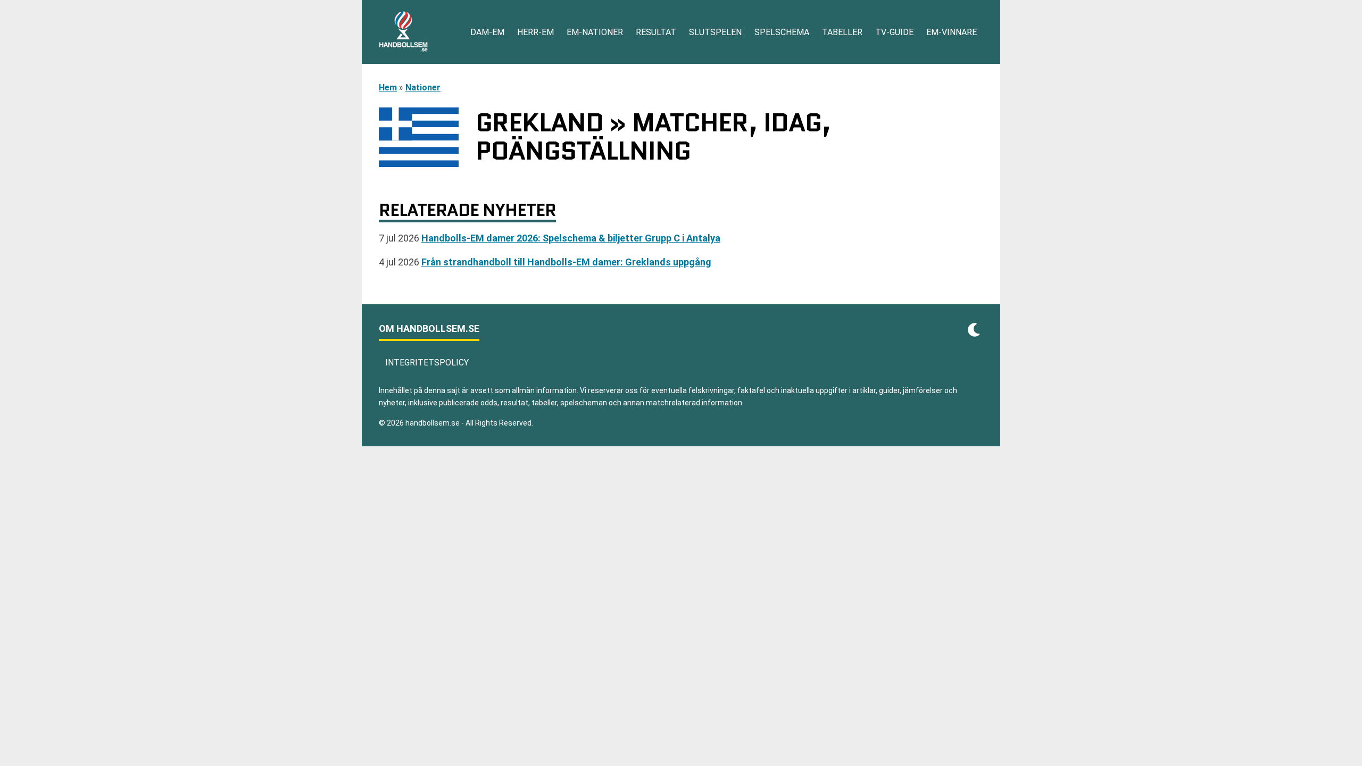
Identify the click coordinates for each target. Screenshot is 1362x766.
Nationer (423, 87)
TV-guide (894, 32)
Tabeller (842, 32)
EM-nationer (595, 32)
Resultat (656, 32)
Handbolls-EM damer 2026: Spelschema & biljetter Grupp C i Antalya (570, 238)
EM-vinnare (951, 32)
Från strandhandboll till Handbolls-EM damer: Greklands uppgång (566, 262)
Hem (388, 87)
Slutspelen (715, 32)
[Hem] (403, 32)
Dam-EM (487, 32)
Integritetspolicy (427, 362)
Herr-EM (535, 32)
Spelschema (781, 32)
